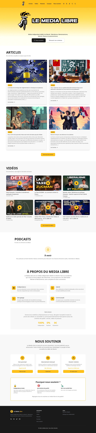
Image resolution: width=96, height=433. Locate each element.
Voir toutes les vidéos (48, 225)
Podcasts (42, 3)
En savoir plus (73, 371)
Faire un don (22, 371)
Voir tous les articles (48, 154)
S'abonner (48, 371)
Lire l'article (10, 102)
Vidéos (36, 3)
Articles (31, 3)
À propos (49, 3)
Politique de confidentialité (68, 414)
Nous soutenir (57, 3)
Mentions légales (66, 412)
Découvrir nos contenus (55, 40)
